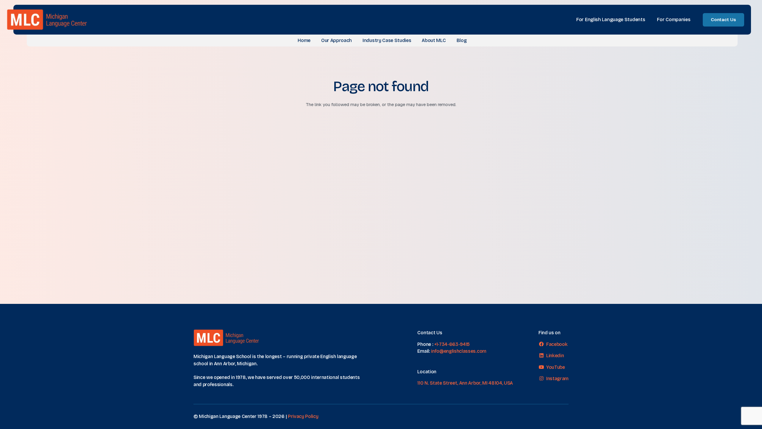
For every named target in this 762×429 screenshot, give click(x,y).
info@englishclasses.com (458, 351)
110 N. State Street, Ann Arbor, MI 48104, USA (465, 383)
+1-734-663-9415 (452, 344)
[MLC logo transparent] (47, 19)
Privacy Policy (303, 416)
